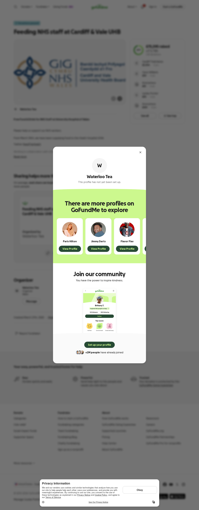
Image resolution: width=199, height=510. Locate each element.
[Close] (140, 152)
